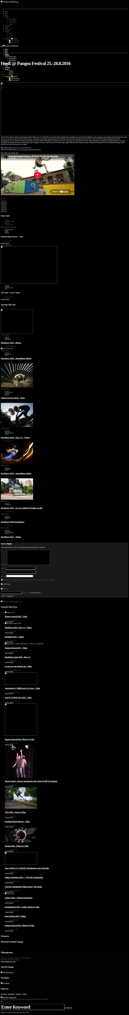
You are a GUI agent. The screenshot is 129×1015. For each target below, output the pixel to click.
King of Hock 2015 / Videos (15, 916)
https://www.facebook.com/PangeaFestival (27, 149)
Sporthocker (9, 224)
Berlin (7, 220)
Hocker (7, 222)
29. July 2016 (12, 784)
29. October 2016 (14, 692)
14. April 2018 (9, 525)
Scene (7, 230)
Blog (6, 13)
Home (6, 11)
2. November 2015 (14, 901)
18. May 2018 (8, 476)
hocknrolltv (9, 287)
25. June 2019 (8, 401)
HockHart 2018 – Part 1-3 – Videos (15, 437)
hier (105, 142)
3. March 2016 (13, 871)
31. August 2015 (13, 929)
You (6, 288)
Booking (11, 35)
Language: (8, 38)
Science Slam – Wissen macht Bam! (18, 898)
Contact (7, 31)
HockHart (8, 339)
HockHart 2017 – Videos (11, 537)
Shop (6, 15)
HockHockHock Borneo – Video (17, 821)
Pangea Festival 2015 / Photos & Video (19, 925)
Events (7, 54)
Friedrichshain (10, 221)
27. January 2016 (14, 881)
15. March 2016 (13, 849)
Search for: (5, 1003)
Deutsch (17, 40)
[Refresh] (4, 589)
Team (6, 28)
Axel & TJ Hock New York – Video (18, 697)
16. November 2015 (14, 890)
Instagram (11, 994)
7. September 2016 (14, 701)
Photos (7, 286)
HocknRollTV (13, 20)
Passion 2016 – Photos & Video (17, 846)
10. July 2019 (8, 361)
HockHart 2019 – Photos (11, 343)
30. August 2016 (13, 743)
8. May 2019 (8, 440)
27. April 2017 (13, 660)
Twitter (24, 994)
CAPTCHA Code (26, 592)
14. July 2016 (8, 296)
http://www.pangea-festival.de (21, 148)
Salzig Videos (12, 19)
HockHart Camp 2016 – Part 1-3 (17, 657)
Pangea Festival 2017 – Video (16, 648)
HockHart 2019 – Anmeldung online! (16, 473)
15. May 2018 (8, 511)
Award (10, 24)
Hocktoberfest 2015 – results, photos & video (22, 907)
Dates (6, 56)
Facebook (4, 994)
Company (7, 29)
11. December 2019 (10, 346)
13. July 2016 (8, 69)
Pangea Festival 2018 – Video (13, 398)
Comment (4, 564)
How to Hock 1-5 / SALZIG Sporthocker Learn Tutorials (27, 868)
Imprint (11, 37)
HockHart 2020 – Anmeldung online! (16, 358)
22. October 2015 (14, 910)
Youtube (18, 994)
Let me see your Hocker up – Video (18, 666)
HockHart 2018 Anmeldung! (12, 522)
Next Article (6, 245)
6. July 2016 (8, 240)
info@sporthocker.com (8, 961)
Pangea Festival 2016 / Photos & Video (19, 739)
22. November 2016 (14, 670)
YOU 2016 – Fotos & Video (15, 812)
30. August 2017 (13, 651)
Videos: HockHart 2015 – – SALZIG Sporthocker (24, 877)
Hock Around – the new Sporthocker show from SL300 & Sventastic (31, 781)
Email (3, 572)
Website (3, 576)
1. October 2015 (14, 919)
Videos (7, 17)
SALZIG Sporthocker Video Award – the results (23, 886)
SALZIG (7, 223)
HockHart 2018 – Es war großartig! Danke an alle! (22, 508)
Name (3, 568)
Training (7, 26)
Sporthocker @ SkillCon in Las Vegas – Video (22, 688)
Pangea (7, 55)
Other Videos (12, 22)
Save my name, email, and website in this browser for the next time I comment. (29, 580)
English (17, 42)
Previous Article (8, 227)
